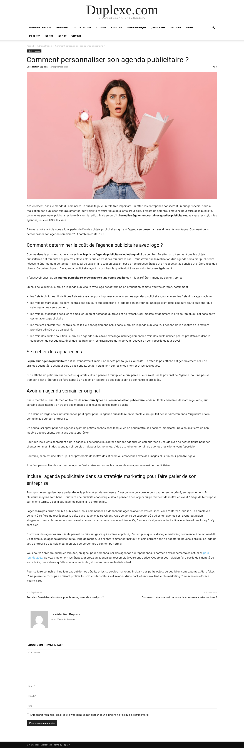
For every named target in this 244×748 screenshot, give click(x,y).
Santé (49, 36)
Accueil (30, 45)
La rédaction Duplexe (37, 66)
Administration (40, 27)
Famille (116, 27)
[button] (213, 27)
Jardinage (158, 27)
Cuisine (101, 27)
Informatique (136, 27)
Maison (175, 27)
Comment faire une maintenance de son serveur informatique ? (179, 597)
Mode (189, 27)
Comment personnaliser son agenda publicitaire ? (108, 59)
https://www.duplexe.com (63, 619)
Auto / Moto (82, 27)
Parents (34, 36)
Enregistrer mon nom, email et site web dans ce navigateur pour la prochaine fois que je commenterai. (89, 714)
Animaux (62, 27)
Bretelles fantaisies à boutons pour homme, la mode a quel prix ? (65, 597)
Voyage (76, 36)
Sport (62, 36)
